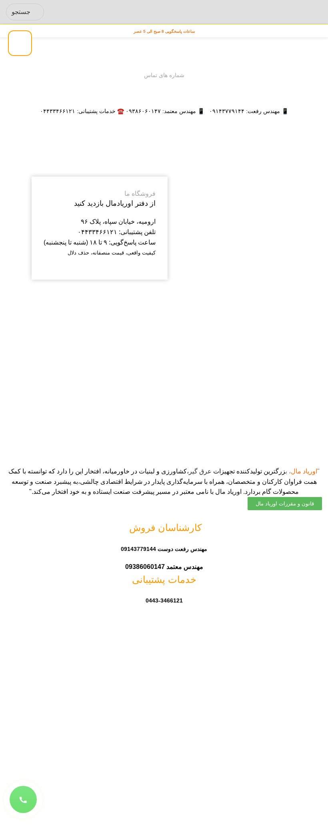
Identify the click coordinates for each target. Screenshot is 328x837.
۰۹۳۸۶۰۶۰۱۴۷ (143, 111)
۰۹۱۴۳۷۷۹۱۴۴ (226, 111)
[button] (23, 799)
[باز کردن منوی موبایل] (319, 12)
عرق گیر (200, 471)
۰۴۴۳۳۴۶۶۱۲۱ (57, 111)
